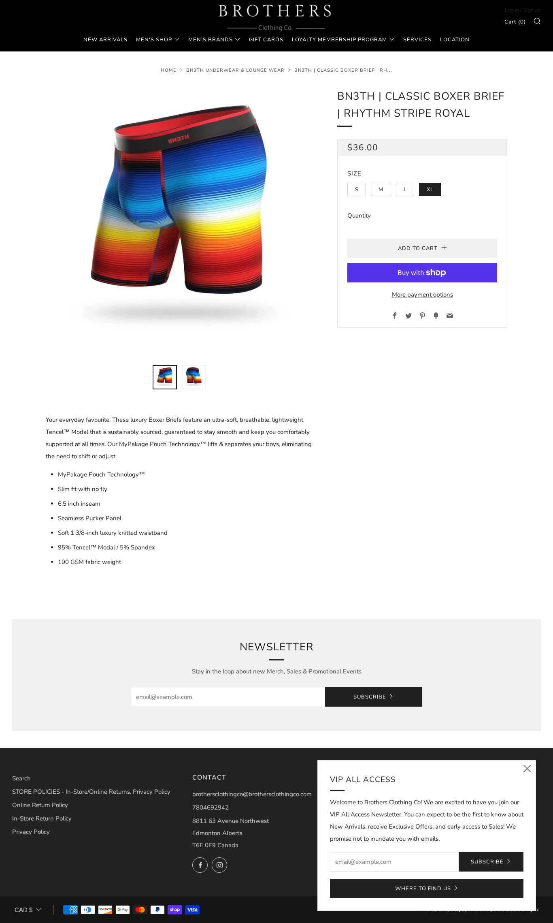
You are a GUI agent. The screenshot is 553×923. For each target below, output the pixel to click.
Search (21, 778)
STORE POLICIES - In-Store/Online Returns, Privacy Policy (91, 792)
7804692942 (210, 807)
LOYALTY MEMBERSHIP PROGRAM (339, 39)
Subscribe (369, 697)
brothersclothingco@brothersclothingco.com (252, 794)
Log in (512, 10)
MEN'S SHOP (154, 39)
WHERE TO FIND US (423, 888)
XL (430, 189)
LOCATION (455, 39)
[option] (179, 221)
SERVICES (417, 39)
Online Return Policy (40, 805)
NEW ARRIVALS (105, 39)
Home (169, 70)
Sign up (532, 10)
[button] (165, 377)
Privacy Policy (31, 832)
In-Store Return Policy (42, 818)
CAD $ (23, 909)
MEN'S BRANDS (210, 39)
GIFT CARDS (266, 39)
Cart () (515, 22)
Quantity (359, 216)
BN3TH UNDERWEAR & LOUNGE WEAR (235, 70)
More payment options (422, 295)
